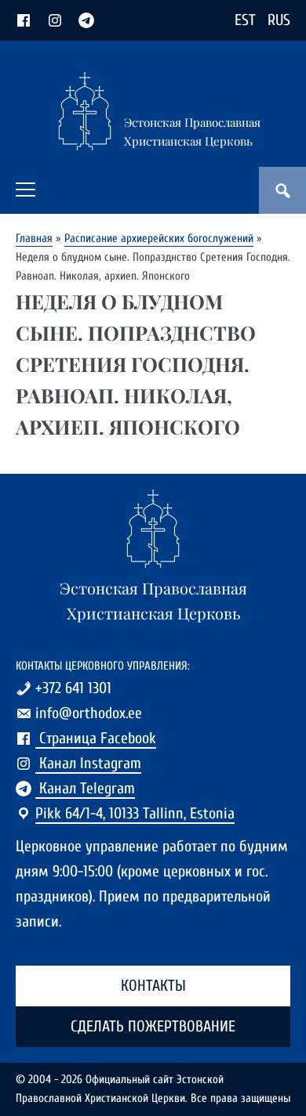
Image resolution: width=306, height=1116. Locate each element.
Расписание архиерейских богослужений (158, 238)
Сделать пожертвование (153, 1026)
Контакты (153, 986)
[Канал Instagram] (55, 20)
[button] (25, 189)
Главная (34, 238)
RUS (279, 20)
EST (245, 20)
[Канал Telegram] (86, 20)
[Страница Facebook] (23, 20)
